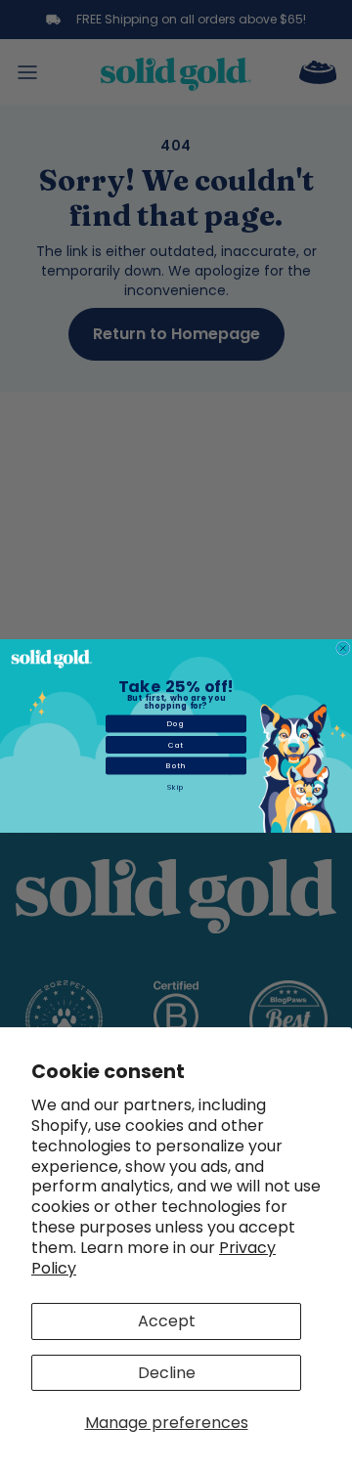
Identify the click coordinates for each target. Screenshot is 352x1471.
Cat (176, 744)
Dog (175, 723)
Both (176, 765)
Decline (167, 1373)
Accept (167, 1321)
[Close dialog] (343, 647)
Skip (176, 786)
